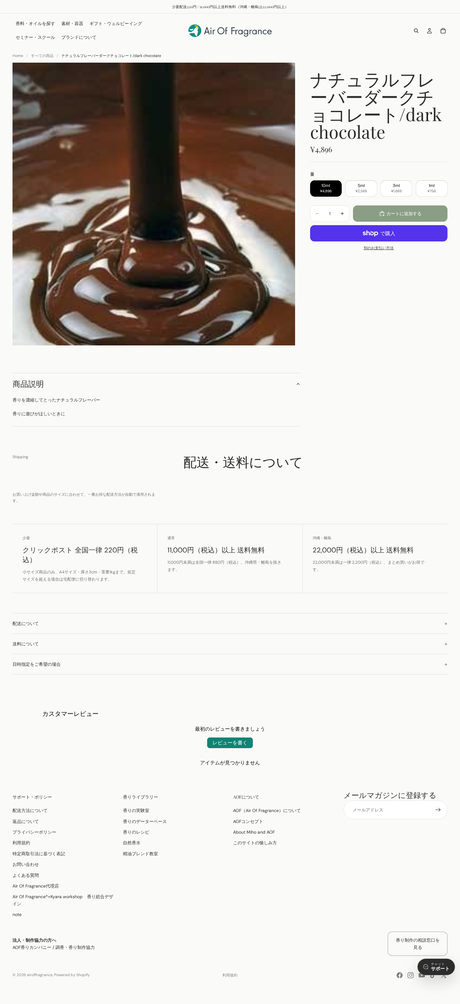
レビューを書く (230, 742)
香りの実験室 (136, 810)
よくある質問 (26, 875)
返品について (26, 821)
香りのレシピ (136, 832)
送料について (26, 644)
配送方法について (30, 810)
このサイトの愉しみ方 (255, 843)
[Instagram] (410, 975)
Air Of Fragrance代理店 (36, 886)
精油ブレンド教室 (140, 853)
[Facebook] (399, 975)
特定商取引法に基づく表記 (39, 853)
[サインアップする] (438, 809)
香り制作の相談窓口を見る (418, 943)
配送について (26, 623)
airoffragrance (40, 974)
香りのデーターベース (145, 821)
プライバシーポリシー (34, 832)
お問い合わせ (26, 864)
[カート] (443, 31)
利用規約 (21, 843)
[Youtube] (422, 975)
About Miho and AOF (254, 832)
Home (18, 55)
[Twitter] (443, 975)
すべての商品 (42, 55)
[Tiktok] (433, 975)
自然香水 (132, 843)
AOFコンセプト (248, 821)
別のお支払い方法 (379, 247)
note (17, 914)
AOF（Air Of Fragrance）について (267, 810)
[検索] (416, 31)
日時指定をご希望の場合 (37, 664)
